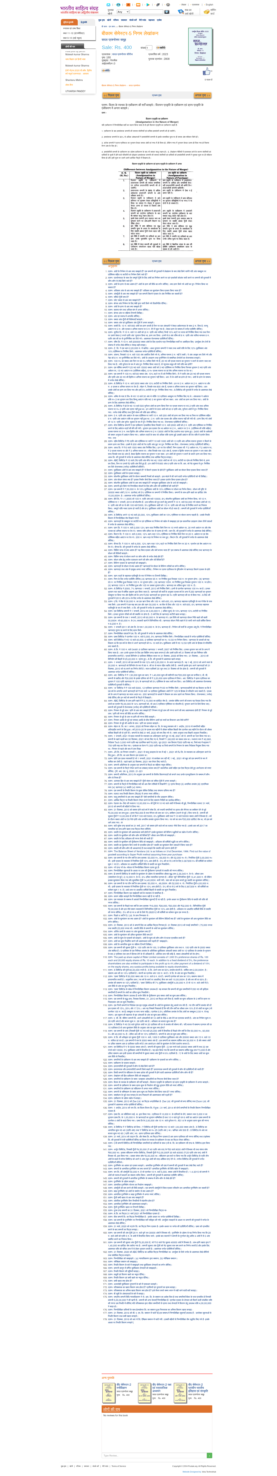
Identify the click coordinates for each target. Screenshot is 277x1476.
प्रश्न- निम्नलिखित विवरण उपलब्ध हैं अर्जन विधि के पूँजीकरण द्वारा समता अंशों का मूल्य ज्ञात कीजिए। (147, 995)
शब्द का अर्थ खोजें (189, 11)
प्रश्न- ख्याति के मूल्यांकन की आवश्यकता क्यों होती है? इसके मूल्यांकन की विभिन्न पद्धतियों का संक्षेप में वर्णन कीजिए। (153, 832)
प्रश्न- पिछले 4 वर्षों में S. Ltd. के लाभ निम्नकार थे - (129, 915)
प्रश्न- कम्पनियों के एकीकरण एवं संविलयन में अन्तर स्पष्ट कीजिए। (134, 1088)
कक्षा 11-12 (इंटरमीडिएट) (74, 33)
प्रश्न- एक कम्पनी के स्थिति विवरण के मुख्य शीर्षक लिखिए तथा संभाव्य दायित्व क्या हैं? (141, 790)
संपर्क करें (133, 20)
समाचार (124, 20)
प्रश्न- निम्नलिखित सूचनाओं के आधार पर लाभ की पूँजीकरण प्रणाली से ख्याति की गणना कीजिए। (146, 870)
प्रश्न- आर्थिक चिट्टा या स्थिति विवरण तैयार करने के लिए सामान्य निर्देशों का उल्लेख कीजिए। (144, 800)
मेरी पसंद (142, 20)
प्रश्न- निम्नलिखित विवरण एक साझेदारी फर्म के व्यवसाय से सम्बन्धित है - (136, 892)
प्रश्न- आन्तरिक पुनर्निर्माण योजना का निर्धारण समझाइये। (130, 1184)
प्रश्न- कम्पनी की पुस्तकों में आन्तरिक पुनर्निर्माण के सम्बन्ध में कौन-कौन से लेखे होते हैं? (142, 1178)
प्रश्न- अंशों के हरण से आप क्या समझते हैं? (125, 306)
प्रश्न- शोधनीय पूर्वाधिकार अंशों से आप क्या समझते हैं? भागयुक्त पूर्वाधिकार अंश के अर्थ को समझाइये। (148, 482)
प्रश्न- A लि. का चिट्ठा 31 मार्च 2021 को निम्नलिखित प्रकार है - (134, 1213)
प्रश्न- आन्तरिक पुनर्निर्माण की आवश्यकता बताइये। (128, 1203)
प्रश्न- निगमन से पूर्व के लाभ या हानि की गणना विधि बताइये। (132, 716)
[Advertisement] (157, 1348)
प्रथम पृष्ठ (157, 95)
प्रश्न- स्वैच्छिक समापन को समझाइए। (123, 1261)
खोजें (109, 20)
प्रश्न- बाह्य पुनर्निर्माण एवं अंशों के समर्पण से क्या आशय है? (131, 1191)
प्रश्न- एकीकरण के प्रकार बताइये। (122, 1062)
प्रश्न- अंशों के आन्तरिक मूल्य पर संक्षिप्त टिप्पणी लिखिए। (130, 944)
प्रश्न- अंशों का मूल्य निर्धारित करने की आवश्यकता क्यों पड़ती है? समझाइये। (138, 941)
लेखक (183, 4)
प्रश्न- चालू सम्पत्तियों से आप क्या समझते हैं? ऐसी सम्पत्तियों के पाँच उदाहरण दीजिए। (141, 796)
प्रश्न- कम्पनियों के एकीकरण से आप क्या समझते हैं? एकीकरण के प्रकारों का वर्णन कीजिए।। (144, 1059)
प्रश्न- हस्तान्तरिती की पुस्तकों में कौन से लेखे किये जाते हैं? (131, 1066)
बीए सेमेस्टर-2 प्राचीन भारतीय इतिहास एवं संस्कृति (198, 1387)
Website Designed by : (192, 1472)
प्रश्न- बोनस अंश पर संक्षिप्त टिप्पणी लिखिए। (125, 312)
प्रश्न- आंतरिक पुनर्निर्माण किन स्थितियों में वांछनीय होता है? (131, 1200)
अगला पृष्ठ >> (202, 95)
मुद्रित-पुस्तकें (68, 22)
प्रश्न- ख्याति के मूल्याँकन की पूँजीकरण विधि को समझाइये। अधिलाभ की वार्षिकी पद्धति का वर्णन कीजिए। (149, 841)
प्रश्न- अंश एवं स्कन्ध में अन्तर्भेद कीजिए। (124, 316)
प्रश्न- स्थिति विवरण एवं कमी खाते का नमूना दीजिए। (128, 1277)
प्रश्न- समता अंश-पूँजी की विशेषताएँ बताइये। (125, 319)
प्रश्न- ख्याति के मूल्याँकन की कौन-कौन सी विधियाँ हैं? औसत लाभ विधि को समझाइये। (142, 835)
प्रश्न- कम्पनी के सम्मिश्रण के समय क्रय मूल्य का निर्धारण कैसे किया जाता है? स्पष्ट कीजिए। (144, 1091)
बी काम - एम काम (108, 26)
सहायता (151, 20)
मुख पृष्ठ (101, 20)
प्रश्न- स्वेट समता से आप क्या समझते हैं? (124, 300)
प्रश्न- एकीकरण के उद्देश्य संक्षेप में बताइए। (125, 1098)
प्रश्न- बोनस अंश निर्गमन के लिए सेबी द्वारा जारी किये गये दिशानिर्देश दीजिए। (137, 303)
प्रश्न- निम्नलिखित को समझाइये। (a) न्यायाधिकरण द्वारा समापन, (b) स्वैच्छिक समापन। (143, 1258)
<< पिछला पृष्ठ (111, 95)
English (209, 4)
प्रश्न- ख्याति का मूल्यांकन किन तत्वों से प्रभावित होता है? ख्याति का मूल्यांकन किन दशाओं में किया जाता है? (150, 844)
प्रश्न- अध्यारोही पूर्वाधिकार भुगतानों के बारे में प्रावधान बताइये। (133, 1283)
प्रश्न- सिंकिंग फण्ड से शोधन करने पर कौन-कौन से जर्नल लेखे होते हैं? (136, 556)
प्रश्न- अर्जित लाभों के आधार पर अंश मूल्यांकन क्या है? (129, 931)
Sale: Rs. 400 (117, 47)
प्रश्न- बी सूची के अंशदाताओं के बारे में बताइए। (126, 1293)
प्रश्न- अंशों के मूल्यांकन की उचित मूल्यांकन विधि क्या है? (130, 934)
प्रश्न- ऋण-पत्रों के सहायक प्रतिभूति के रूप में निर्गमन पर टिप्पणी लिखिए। (138, 575)
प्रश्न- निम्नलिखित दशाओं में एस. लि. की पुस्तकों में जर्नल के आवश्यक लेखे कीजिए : (141, 633)
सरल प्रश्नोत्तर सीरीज (122, 54)
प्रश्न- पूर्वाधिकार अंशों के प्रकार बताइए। (124, 473)
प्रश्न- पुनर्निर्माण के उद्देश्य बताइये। (122, 1181)
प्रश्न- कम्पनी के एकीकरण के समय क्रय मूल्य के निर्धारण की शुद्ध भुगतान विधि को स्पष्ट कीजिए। (146, 1085)
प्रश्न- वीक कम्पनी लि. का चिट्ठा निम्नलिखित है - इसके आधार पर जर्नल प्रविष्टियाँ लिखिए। (144, 1216)
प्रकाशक (195, 4)
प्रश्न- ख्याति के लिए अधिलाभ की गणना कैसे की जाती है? (130, 838)
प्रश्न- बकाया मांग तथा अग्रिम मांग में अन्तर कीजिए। (128, 309)
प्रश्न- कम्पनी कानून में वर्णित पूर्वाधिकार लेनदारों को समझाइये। (132, 1267)
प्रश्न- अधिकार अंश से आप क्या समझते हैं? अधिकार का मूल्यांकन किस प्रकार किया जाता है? (144, 290)
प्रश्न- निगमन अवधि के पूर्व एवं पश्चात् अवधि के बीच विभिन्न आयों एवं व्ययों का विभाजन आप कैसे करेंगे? (148, 719)
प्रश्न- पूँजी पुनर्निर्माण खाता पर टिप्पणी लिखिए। (126, 1207)
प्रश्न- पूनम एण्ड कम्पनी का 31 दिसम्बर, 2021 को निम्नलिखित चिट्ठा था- (137, 1210)
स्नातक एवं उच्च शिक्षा (71, 28)
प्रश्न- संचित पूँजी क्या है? (118, 296)
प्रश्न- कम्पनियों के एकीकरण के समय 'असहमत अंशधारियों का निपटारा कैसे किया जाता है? (143, 1078)
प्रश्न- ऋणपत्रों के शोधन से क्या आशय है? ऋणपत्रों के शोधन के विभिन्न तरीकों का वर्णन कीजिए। (147, 566)
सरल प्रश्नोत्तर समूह (114, 40)
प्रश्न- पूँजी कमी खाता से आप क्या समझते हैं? (126, 1197)
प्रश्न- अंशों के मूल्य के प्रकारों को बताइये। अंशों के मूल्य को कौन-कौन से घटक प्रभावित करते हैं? (146, 937)
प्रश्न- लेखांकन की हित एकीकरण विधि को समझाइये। (129, 1075)
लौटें (107, 70)
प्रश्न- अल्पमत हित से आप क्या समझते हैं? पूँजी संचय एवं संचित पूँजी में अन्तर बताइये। (142, 780)
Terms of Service (119, 1466)
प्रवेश (159, 20)
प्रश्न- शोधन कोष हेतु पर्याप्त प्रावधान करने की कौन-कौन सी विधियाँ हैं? (136, 559)
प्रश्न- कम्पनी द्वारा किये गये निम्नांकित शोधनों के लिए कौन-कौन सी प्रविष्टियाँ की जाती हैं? (143, 485)
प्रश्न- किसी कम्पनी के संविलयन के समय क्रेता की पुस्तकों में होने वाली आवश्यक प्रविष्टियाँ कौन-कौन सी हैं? (150, 1072)
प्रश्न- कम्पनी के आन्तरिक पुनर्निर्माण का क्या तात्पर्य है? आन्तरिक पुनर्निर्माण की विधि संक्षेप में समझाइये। (148, 1168)
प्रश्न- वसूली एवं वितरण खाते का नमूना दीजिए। (126, 1274)
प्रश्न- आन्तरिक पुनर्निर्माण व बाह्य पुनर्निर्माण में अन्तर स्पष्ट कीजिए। (134, 1194)
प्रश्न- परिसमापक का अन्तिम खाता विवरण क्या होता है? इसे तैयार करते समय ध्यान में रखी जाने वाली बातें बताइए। (152, 1290)
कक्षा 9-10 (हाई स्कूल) (72, 37)
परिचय (116, 20)
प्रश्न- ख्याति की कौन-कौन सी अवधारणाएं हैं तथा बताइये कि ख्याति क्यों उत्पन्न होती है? (142, 848)
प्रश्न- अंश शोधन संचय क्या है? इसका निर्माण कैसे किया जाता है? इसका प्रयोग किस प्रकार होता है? (148, 479)
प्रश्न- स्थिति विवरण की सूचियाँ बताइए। (124, 1271)
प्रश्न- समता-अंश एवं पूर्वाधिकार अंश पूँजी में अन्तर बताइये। (131, 322)
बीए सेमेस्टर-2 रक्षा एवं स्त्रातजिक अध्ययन (161, 1387)
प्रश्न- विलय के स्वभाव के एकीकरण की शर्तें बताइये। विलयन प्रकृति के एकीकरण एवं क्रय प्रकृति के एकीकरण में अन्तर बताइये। (158, 1082)
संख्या (143, 48)
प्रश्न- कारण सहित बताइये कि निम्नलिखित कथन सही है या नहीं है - (134, 896)
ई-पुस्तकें (84, 22)
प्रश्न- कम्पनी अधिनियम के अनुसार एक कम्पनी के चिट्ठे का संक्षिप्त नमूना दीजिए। (140, 764)
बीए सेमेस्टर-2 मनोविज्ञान (124, 1386)
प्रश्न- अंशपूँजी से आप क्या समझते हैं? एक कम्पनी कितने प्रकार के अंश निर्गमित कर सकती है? (145, 293)
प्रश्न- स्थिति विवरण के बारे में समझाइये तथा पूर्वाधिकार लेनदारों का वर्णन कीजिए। (140, 1264)
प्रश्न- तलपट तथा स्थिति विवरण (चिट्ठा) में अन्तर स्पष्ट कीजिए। (134, 793)
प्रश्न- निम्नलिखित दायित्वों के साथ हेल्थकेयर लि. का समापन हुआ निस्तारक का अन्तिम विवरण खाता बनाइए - (150, 1309)
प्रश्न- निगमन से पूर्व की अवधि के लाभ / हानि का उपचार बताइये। (133, 723)
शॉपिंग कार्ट (213, 11)
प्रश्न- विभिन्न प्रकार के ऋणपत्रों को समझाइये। (127, 562)
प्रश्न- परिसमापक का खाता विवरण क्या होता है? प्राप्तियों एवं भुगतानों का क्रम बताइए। (142, 1287)
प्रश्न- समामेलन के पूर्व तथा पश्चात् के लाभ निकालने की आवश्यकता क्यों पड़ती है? (140, 1094)
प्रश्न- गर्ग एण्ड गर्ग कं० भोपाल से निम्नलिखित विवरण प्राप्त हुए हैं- (134, 867)
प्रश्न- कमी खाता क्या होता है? (120, 1280)
